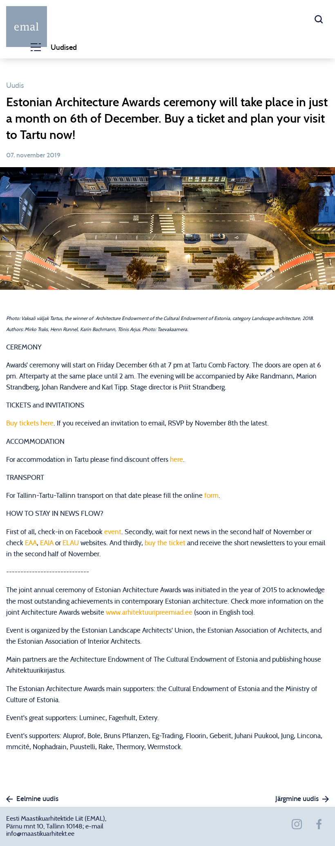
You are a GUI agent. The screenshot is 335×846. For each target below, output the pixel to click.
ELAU (71, 542)
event (112, 531)
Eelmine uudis (37, 798)
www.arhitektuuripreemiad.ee (149, 612)
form (211, 495)
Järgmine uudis (297, 798)
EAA (31, 542)
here (176, 459)
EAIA (47, 542)
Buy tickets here (30, 423)
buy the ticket (165, 542)
